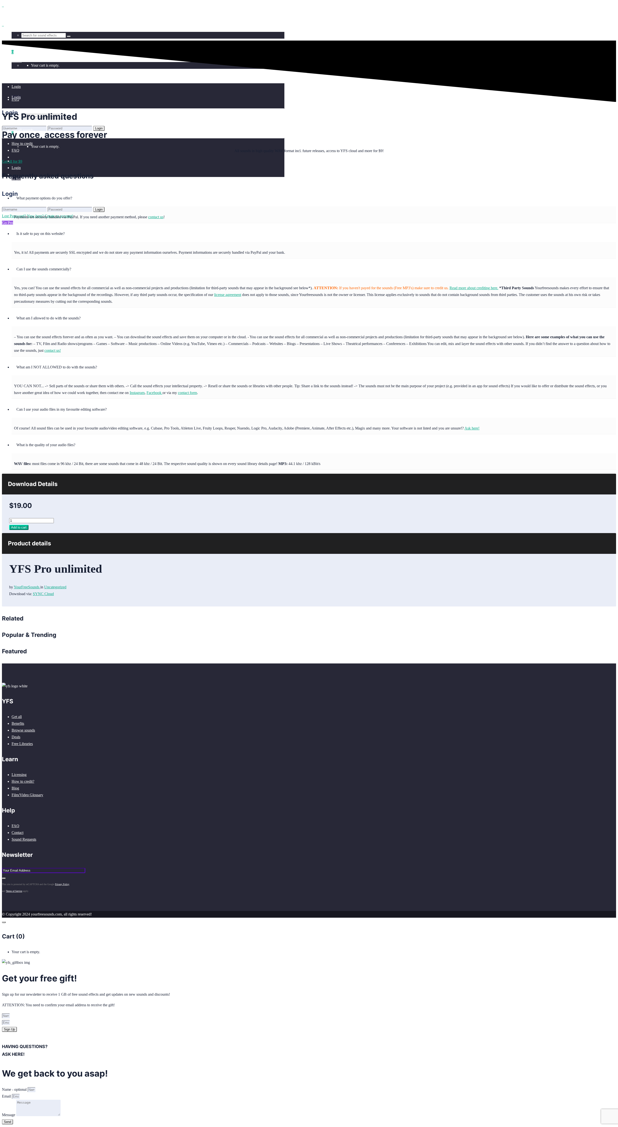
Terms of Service (14, 891)
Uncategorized (55, 587)
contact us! (52, 350)
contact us (155, 217)
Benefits (18, 723)
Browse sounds (23, 730)
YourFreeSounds (27, 587)
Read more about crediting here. (473, 288)
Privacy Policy (62, 884)
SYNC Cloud (43, 594)
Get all (17, 717)
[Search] (69, 36)
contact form (187, 393)
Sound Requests (24, 839)
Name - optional (15, 1089)
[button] (314, 197)
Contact (17, 833)
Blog (15, 788)
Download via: (21, 594)
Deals (16, 737)
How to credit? (23, 781)
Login (16, 168)
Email (7, 1096)
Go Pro (7, 223)
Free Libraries (22, 744)
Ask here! (471, 428)
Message (9, 1115)
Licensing (19, 775)
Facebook (154, 393)
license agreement (227, 295)
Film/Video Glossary (27, 795)
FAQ (15, 826)
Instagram (137, 393)
